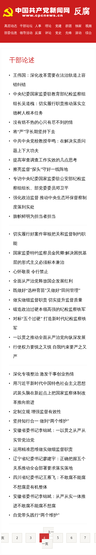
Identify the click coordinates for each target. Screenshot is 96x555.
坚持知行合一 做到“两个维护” (41, 421)
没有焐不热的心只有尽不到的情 (43, 122)
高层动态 (10, 26)
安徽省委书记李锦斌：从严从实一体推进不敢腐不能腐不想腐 (49, 501)
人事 (38, 26)
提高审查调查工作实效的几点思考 (45, 160)
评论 (48, 33)
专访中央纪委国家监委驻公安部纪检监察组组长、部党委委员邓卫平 (49, 183)
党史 (58, 33)
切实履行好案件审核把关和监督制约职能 (49, 239)
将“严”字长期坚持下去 (34, 131)
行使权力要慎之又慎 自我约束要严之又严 (50, 352)
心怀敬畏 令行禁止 (30, 271)
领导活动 (26, 33)
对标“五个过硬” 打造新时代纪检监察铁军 (49, 323)
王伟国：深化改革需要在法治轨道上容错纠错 (49, 80)
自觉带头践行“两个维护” (36, 515)
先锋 (68, 33)
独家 (78, 26)
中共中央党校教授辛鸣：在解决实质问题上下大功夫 (49, 146)
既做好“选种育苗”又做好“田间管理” (46, 290)
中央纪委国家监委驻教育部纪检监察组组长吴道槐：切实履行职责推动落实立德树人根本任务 (49, 103)
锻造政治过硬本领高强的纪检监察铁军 (49, 309)
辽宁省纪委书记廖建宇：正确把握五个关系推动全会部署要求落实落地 (49, 463)
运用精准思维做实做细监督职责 (43, 449)
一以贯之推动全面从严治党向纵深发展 (49, 337)
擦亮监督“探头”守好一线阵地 (40, 169)
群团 (68, 26)
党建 (58, 26)
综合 (88, 33)
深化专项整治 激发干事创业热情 (43, 374)
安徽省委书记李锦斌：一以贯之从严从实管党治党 (49, 435)
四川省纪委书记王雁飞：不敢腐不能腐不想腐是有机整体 (49, 482)
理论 (48, 26)
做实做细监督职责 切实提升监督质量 (47, 300)
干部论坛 (26, 26)
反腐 (38, 33)
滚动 (78, 33)
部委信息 (10, 33)
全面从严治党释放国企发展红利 (43, 281)
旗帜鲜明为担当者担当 (34, 216)
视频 (88, 26)
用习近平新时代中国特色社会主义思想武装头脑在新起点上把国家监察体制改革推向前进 (49, 392)
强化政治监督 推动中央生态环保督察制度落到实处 (50, 202)
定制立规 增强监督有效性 (37, 411)
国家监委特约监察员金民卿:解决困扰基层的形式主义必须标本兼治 (50, 258)
